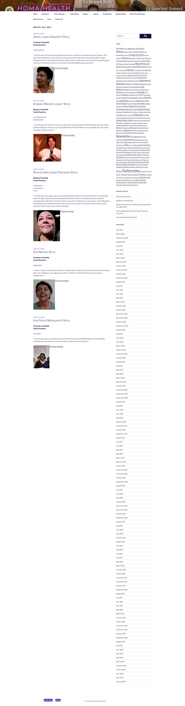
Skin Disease (132, 167)
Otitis (141, 142)
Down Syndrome (134, 87)
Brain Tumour (131, 67)
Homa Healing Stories (123, 196)
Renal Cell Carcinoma (137, 160)
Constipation (129, 75)
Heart (138, 101)
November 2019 (122, 354)
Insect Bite (130, 115)
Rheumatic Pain (123, 162)
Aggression (132, 48)
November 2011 (121, 582)
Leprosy (121, 123)
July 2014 (119, 546)
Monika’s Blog (121, 14)
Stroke (119, 171)
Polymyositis (133, 152)
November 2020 (122, 318)
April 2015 (119, 534)
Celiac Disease (138, 70)
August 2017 (120, 438)
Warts (145, 182)
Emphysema (145, 89)
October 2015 (121, 514)
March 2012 (120, 566)
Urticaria (133, 180)
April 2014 (119, 550)
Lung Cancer (125, 125)
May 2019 (119, 370)
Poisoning (126, 152)
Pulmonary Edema (134, 157)
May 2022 (119, 254)
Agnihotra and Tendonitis (124, 201)
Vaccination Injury (121, 182)
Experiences (133, 92)
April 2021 (119, 298)
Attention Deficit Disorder (134, 61)
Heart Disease (121, 104)
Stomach (145, 167)
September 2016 (122, 482)
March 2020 (120, 346)
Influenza (124, 115)
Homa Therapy (59, 14)
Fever (141, 95)
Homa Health (44, 9)
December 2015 (121, 506)
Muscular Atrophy (120, 133)
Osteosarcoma (136, 142)
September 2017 (122, 434)
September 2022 (122, 238)
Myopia (137, 133)
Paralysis (146, 145)
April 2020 (119, 342)
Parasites (124, 147)
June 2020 (120, 338)
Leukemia (140, 123)
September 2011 (122, 590)
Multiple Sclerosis (143, 130)
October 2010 (121, 634)
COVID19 (144, 75)
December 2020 (122, 314)
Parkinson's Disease (133, 147)
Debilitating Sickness (121, 81)
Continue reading (61, 68)
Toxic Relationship (128, 177)
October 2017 (121, 430)
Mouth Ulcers (134, 130)
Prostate (128, 155)
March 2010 (120, 661)
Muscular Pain (130, 133)
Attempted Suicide (122, 61)
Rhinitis (118, 164)
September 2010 (122, 638)
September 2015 (122, 518)
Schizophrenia (132, 164)
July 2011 (119, 598)
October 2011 (121, 586)
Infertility (119, 115)
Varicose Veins (133, 182)
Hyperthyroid (119, 112)
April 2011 (119, 610)
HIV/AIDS (140, 104)
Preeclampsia (145, 152)
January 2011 (120, 622)
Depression (145, 80)
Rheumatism (132, 162)
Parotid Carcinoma (145, 147)
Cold (140, 73)
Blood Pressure (142, 64)
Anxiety (132, 55)
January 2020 (121, 350)
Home (35, 14)
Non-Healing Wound (137, 136)
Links (49, 19)
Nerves (141, 133)
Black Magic (131, 64)
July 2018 (119, 406)
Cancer (130, 69)
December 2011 (121, 578)
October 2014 (121, 538)
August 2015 (120, 522)
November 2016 (122, 474)
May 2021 (119, 294)
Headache (124, 101)
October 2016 (121, 478)
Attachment (148, 58)
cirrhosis (135, 73)
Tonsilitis (142, 175)
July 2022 (119, 246)
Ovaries (122, 145)
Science (96, 14)
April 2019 (119, 374)
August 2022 (120, 242)
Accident (119, 48)
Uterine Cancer (141, 180)
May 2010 (119, 654)
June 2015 (119, 530)
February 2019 (121, 382)
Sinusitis (125, 167)
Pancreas (131, 145)
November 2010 (122, 630)
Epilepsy (119, 92)
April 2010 (119, 658)
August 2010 (120, 641)
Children (118, 73)
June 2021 (119, 290)
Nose (144, 136)
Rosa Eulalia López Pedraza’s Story (55, 172)
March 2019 (120, 378)
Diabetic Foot (129, 84)
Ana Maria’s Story (44, 252)
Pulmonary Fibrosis (144, 157)
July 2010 (119, 646)
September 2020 (122, 326)
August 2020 (120, 330)
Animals (141, 52)
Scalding (124, 164)
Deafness (144, 77)
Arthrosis (146, 55)
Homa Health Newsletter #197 (126, 217)
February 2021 (121, 306)
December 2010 (122, 626)
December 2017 (121, 426)
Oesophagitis (119, 140)
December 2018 (121, 390)
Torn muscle (119, 177)
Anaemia (125, 52)
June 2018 (119, 410)
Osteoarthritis (128, 140)
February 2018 (121, 422)
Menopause (134, 128)
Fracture (118, 98)
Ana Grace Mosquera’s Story (51, 320)
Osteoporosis (128, 142)
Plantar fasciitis (145, 150)
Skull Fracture (139, 167)
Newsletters (107, 14)
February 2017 (121, 462)
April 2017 (119, 454)
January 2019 (120, 386)
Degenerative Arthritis (133, 81)
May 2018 (119, 414)
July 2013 (119, 554)
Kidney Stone (136, 120)
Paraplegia (119, 147)
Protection (145, 155)
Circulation (130, 73)
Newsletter (123, 136)
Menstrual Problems (143, 128)
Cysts (139, 77)
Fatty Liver (136, 95)
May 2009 (119, 678)
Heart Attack (145, 101)
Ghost (117, 101)
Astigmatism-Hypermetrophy (137, 58)
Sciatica (139, 164)
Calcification (122, 70)
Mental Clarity (120, 130)
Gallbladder (134, 98)
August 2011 (120, 594)
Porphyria (139, 152)
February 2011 (121, 618)
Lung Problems (134, 125)
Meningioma (126, 128)
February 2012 (121, 570)
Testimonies (74, 14)
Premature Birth (120, 155)
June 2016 (119, 494)
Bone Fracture (121, 67)
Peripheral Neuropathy (122, 150)
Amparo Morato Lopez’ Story (51, 104)
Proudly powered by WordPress (95, 701)
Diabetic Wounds (140, 84)
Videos (85, 14)
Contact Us (59, 19)
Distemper (126, 87)
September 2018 (122, 398)
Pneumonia (119, 152)
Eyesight (141, 92)
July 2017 (119, 442)
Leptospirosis (127, 123)
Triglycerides (136, 177)
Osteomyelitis (120, 142)
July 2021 (119, 286)
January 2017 (120, 466)
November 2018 (122, 394)
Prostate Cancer (136, 155)
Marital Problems (142, 125)
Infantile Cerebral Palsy (145, 112)
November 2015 (122, 510)
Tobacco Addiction (133, 174)
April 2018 (119, 418)
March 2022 (120, 258)
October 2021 (121, 274)
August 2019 (120, 362)
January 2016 (120, 502)
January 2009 (121, 681)
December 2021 (121, 270)
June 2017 (119, 446)
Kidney (119, 120)
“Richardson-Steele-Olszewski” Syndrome (127, 185)
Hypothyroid (127, 112)
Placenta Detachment (134, 150)
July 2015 (119, 526)
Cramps (118, 77)
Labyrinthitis (144, 120)
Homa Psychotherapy (137, 14)
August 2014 (120, 542)
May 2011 (119, 606)
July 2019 (119, 366)
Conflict (122, 75)
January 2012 (120, 574)
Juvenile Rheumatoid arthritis (142, 118)
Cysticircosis (133, 77)
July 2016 (119, 490)
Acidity (126, 48)
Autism (144, 61)
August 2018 (120, 402)
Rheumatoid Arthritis (142, 162)
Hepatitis (130, 103)
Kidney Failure (127, 120)
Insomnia (138, 114)
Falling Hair (124, 95)
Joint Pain (132, 118)
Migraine (127, 130)
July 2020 (119, 334)
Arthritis (140, 55)
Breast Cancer (142, 67)
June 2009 (120, 674)
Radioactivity (119, 160)
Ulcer (149, 177)
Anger (136, 52)
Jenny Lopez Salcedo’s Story (51, 36)
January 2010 (121, 670)
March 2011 (120, 614)
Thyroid (124, 175)
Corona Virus (137, 75)
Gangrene (141, 98)
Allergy (119, 51)
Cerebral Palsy (146, 70)
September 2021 (122, 278)
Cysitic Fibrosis (126, 77)
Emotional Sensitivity (135, 89)
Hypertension (144, 109)
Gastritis (147, 97)
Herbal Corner (38, 19)
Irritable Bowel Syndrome (122, 118)
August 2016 (120, 486)
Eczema (126, 89)
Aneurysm (131, 52)
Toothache (149, 174)
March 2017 (120, 458)
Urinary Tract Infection (123, 180)
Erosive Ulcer (126, 92)
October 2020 (121, 322)
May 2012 (119, 562)
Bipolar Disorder (124, 64)
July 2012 (119, 558)
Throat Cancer (144, 171)
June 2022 (119, 250)
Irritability (146, 115)
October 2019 (121, 358)
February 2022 (121, 262)
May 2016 (119, 498)
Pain (126, 145)
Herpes (135, 103)
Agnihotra (45, 14)
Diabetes (120, 84)
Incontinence (134, 112)
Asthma (125, 58)
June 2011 (119, 602)
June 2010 (119, 650)
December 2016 (121, 470)
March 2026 (120, 234)
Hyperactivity (133, 109)
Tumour (143, 177)
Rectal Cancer (127, 160)
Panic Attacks (138, 145)
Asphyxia (118, 58)
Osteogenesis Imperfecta (141, 140)
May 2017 (119, 450)
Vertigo (140, 182)
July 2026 (119, 230)
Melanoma (119, 128)
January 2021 (120, 310)
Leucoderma (134, 123)
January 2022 (120, 266)
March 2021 (120, 302)
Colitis (143, 73)
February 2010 (121, 666)
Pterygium (126, 157)
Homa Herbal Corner (131, 106)
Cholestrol (123, 73)
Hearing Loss (132, 101)
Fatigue (131, 95)
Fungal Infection (126, 98)
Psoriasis (119, 157)
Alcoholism (140, 48)
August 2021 (120, 282)
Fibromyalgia (146, 95)
